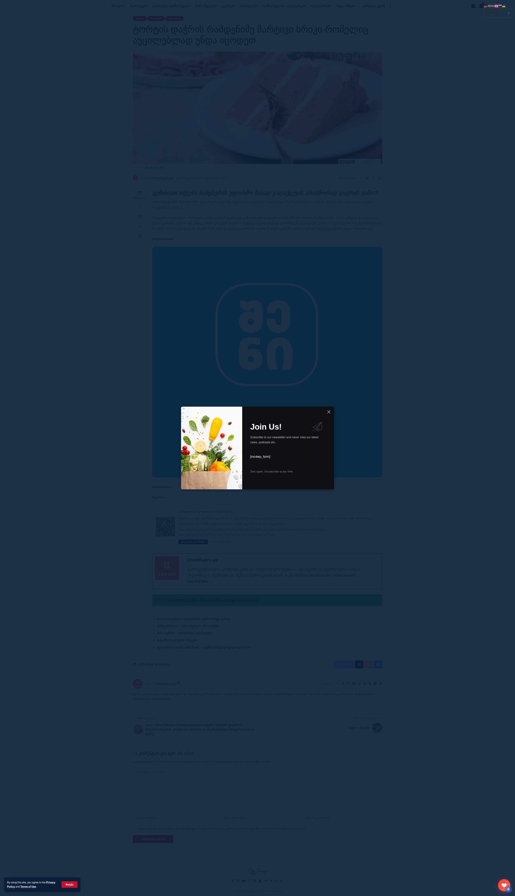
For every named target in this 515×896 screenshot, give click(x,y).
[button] (69, 884)
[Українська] (504, 5)
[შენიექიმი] (504, 885)
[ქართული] (497, 5)
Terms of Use (28, 886)
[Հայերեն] (486, 5)
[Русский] (500, 5)
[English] (493, 5)
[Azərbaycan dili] (489, 5)
